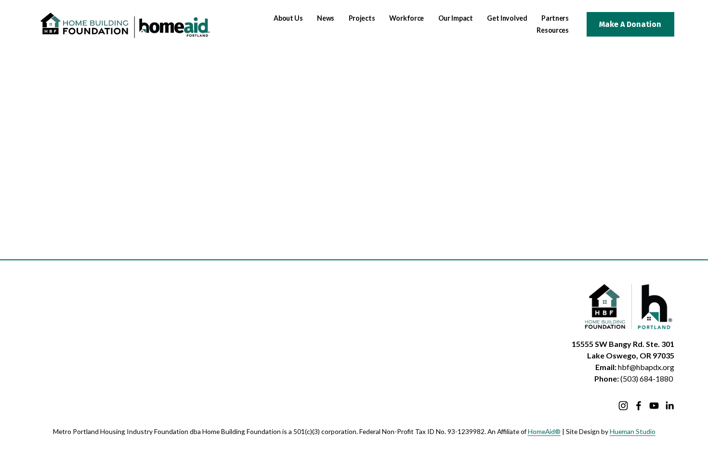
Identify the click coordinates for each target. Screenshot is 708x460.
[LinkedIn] (669, 405)
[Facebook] (638, 405)
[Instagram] (623, 405)
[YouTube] (654, 405)
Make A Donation (630, 24)
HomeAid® (544, 431)
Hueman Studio (633, 431)
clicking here (171, 135)
